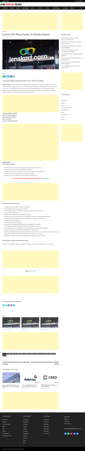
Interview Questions (66, 107)
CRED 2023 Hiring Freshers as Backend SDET (49, 385)
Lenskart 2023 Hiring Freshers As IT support (29, 328)
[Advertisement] (30, 21)
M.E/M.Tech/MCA (25, 8)
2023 (20, 353)
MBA (62, 112)
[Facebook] (75, 1)
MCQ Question (64, 114)
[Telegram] (80, 1)
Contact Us (67, 421)
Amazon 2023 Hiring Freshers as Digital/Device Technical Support (10, 385)
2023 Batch (46, 424)
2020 (11, 353)
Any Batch (24, 353)
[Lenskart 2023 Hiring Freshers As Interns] (49, 322)
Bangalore (34, 353)
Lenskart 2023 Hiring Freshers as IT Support (10, 328)
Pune (24, 442)
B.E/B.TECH (11, 8)
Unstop (4, 355)
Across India (26, 419)
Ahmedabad (26, 422)
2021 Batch (46, 429)
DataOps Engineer (41, 353)
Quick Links (65, 8)
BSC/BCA (18, 8)
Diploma (63, 105)
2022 (17, 353)
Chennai (25, 426)
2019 (8, 353)
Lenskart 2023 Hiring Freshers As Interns (48, 328)
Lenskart (53, 353)
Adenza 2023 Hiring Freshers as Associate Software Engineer (30, 385)
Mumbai (25, 438)
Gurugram (25, 431)
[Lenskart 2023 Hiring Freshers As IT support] (30, 322)
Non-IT (63, 117)
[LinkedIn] (78, 1)
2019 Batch (46, 433)
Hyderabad (25, 433)
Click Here (46, 178)
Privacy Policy (67, 423)
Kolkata (25, 435)
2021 (14, 353)
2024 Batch (46, 422)
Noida (24, 440)
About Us (66, 419)
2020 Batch (46, 431)
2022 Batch (46, 426)
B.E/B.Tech (29, 353)
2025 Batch (46, 419)
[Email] (82, 1)
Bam (23, 449)
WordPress (17, 449)
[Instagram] (77, 1)
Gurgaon (48, 353)
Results (72, 8)
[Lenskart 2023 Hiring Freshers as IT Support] (11, 322)
